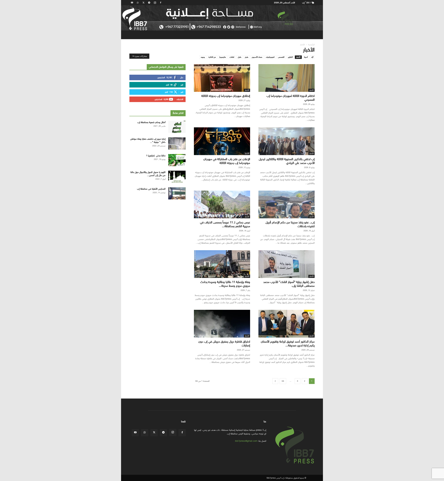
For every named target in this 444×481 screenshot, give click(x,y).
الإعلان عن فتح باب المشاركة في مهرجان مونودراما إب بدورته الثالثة (226, 161)
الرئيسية (311, 44)
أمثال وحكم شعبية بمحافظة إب (151, 122)
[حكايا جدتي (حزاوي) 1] (177, 160)
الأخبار (298, 57)
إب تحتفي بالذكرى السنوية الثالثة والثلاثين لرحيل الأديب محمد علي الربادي (287, 161)
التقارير (290, 57)
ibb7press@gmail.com (246, 440)
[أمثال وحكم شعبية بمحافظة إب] (177, 127)
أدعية (306, 57)
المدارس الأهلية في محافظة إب (151, 188)
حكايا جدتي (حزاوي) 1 (155, 155)
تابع (182, 85)
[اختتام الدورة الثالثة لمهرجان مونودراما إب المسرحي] (286, 78)
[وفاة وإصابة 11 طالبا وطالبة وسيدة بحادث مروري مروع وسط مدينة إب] (222, 264)
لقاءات (231, 57)
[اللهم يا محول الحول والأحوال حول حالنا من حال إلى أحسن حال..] (177, 177)
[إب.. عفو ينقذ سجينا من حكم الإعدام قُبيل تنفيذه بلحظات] (286, 204)
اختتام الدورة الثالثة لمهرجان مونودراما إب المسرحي (291, 98)
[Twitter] (143, 2)
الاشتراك (180, 99)
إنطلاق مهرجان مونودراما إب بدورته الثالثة (225, 96)
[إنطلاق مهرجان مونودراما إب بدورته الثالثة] (222, 78)
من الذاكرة (212, 57)
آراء (312, 57)
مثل (181, 77)
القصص (281, 57)
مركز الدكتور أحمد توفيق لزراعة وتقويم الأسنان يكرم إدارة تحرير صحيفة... (288, 343)
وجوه (203, 57)
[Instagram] (154, 2)
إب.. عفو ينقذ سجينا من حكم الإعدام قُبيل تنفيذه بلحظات (290, 224)
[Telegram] (149, 2)
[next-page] (275, 381)
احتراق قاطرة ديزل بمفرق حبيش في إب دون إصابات (224, 343)
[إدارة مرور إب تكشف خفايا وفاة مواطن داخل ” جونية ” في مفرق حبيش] (177, 143)
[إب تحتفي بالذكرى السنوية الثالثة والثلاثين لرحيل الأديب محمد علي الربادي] (286, 141)
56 (283, 381)
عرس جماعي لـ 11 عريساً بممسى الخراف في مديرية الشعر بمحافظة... (225, 224)
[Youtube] (132, 2)
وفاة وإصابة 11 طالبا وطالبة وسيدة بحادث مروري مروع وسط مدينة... (225, 284)
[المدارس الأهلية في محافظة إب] (177, 193)
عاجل (239, 57)
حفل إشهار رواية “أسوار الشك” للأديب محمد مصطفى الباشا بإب (289, 284)
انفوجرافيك (270, 57)
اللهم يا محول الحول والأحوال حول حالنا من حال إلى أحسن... (147, 174)
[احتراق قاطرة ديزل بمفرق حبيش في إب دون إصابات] (222, 324)
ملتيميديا (222, 57)
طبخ (246, 57)
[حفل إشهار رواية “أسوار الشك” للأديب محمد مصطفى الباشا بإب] (286, 264)
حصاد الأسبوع (257, 57)
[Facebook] (160, 2)
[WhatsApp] (137, 2)
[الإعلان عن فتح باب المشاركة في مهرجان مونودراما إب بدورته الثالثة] (222, 141)
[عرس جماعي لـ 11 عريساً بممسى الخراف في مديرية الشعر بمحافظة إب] (222, 204)
